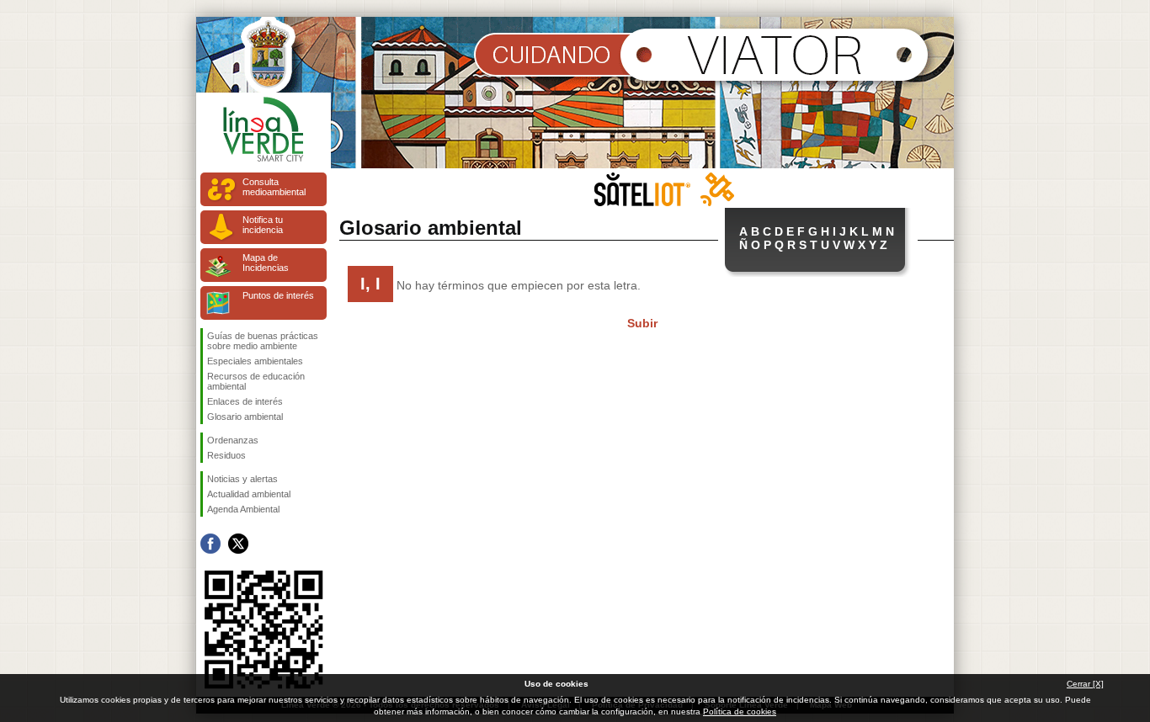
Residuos (226, 455)
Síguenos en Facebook (210, 544)
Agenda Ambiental (243, 509)
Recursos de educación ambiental (256, 381)
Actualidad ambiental (248, 494)
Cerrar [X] (1085, 683)
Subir (642, 323)
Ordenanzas (232, 440)
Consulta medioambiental (274, 187)
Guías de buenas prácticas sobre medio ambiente (262, 341)
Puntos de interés (278, 295)
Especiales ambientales (255, 361)
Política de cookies (739, 711)
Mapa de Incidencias (265, 262)
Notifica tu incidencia (262, 225)
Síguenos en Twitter (238, 544)
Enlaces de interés (245, 401)
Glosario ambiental (245, 416)
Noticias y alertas (242, 479)
